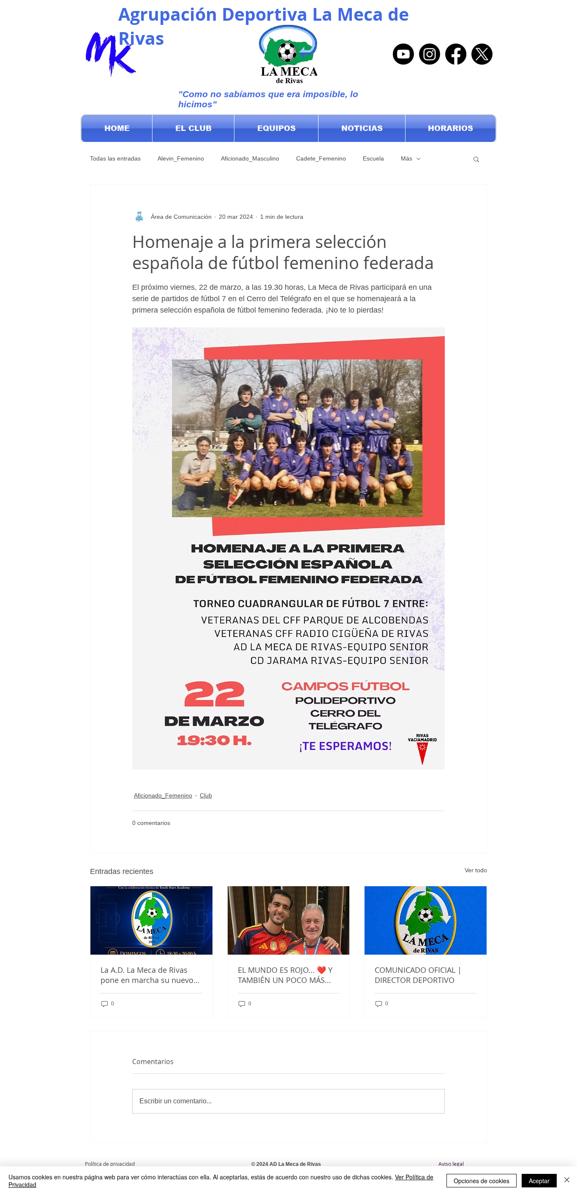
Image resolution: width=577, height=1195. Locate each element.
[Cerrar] (567, 1180)
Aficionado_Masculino (250, 158)
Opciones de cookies (481, 1180)
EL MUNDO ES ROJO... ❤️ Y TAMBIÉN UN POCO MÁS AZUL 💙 (285, 975)
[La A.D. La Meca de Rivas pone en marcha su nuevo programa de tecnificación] (151, 920)
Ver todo (476, 870)
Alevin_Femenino (181, 158)
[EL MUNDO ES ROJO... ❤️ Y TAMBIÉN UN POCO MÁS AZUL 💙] (289, 920)
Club (206, 795)
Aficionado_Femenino (163, 795)
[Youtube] (403, 54)
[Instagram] (429, 54)
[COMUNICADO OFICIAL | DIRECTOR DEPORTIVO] (426, 920)
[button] (193, 128)
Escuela (373, 158)
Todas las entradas (115, 158)
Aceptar (539, 1180)
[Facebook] (455, 54)
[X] (482, 54)
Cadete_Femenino (321, 158)
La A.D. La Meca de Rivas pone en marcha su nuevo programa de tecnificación (147, 975)
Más (406, 158)
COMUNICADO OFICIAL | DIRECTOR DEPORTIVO (418, 975)
